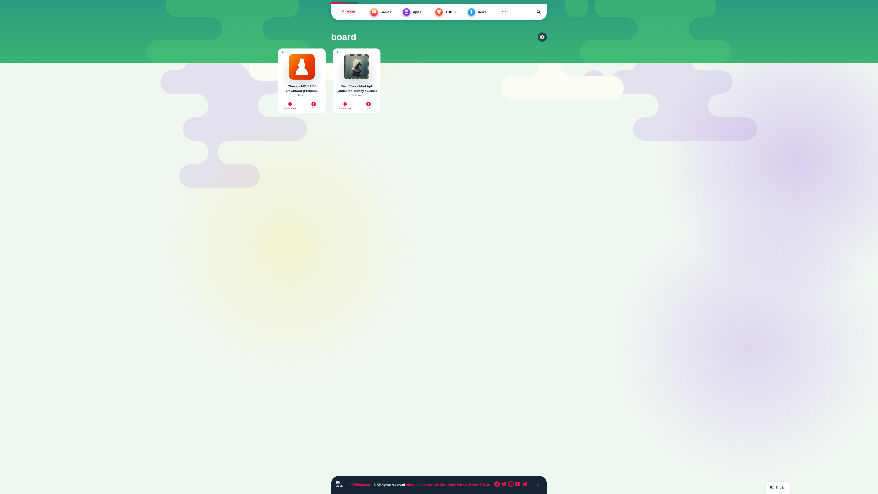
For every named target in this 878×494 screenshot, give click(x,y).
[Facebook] (497, 484)
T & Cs (485, 484)
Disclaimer (448, 484)
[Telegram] (525, 484)
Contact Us (430, 484)
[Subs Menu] (504, 12)
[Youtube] (518, 484)
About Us (413, 484)
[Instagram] (511, 484)
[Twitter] (504, 484)
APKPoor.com (360, 484)
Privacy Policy (468, 484)
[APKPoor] (348, 11)
